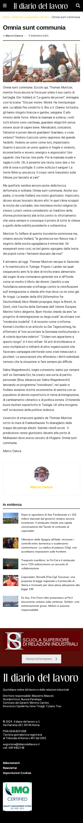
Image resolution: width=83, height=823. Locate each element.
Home (6, 17)
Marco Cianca (14, 35)
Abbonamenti (11, 763)
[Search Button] (78, 6)
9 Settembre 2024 (38, 35)
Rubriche (17, 17)
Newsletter (10, 768)
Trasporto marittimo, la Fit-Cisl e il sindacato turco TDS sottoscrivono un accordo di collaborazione (48, 564)
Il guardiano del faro (37, 17)
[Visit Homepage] (41, 5)
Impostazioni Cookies (17, 773)
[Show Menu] (5, 6)
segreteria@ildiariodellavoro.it (21, 744)
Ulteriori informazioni (39, 658)
